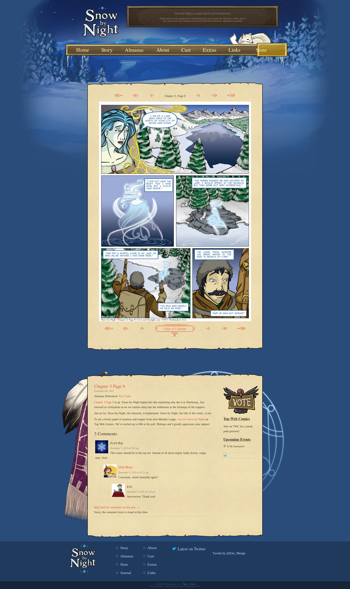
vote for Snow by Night (191, 419)
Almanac (134, 49)
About (162, 49)
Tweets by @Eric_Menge (228, 553)
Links (234, 49)
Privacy (193, 584)
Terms (185, 584)
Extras (209, 49)
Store (261, 49)
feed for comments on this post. (115, 507)
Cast (186, 49)
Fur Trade (125, 396)
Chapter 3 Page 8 (109, 386)
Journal (125, 573)
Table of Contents (175, 329)
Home (82, 49)
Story (107, 49)
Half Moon (125, 467)
